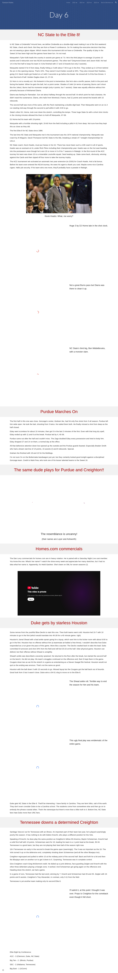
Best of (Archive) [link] (106, 2)
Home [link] (68, 2)
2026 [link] (73, 2)
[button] (116, 2)
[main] (59, 14)
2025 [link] (81, 2)
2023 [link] (95, 2)
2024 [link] (88, 2)
